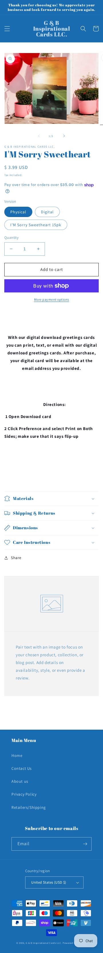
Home (16, 755)
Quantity (11, 237)
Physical (18, 211)
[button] (7, 28)
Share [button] (16, 557)
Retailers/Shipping (28, 807)
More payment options (51, 299)
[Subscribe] (85, 844)
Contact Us (21, 768)
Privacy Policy (23, 794)
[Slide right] (64, 136)
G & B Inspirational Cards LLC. (44, 942)
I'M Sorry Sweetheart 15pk (35, 224)
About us (19, 781)
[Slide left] (39, 136)
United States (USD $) (48, 882)
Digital (47, 211)
